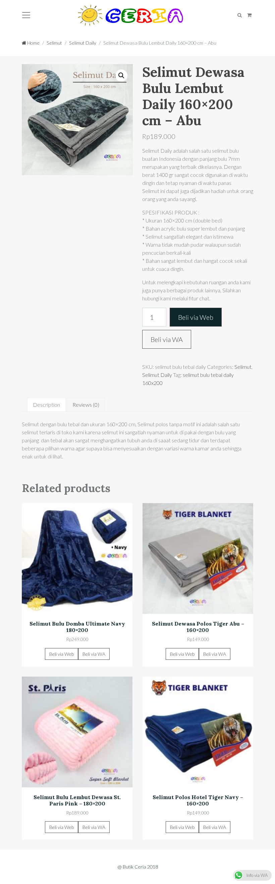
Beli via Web (195, 317)
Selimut (54, 43)
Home (33, 43)
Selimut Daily (82, 43)
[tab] (46, 405)
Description (46, 404)
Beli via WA (167, 339)
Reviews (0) (85, 404)
